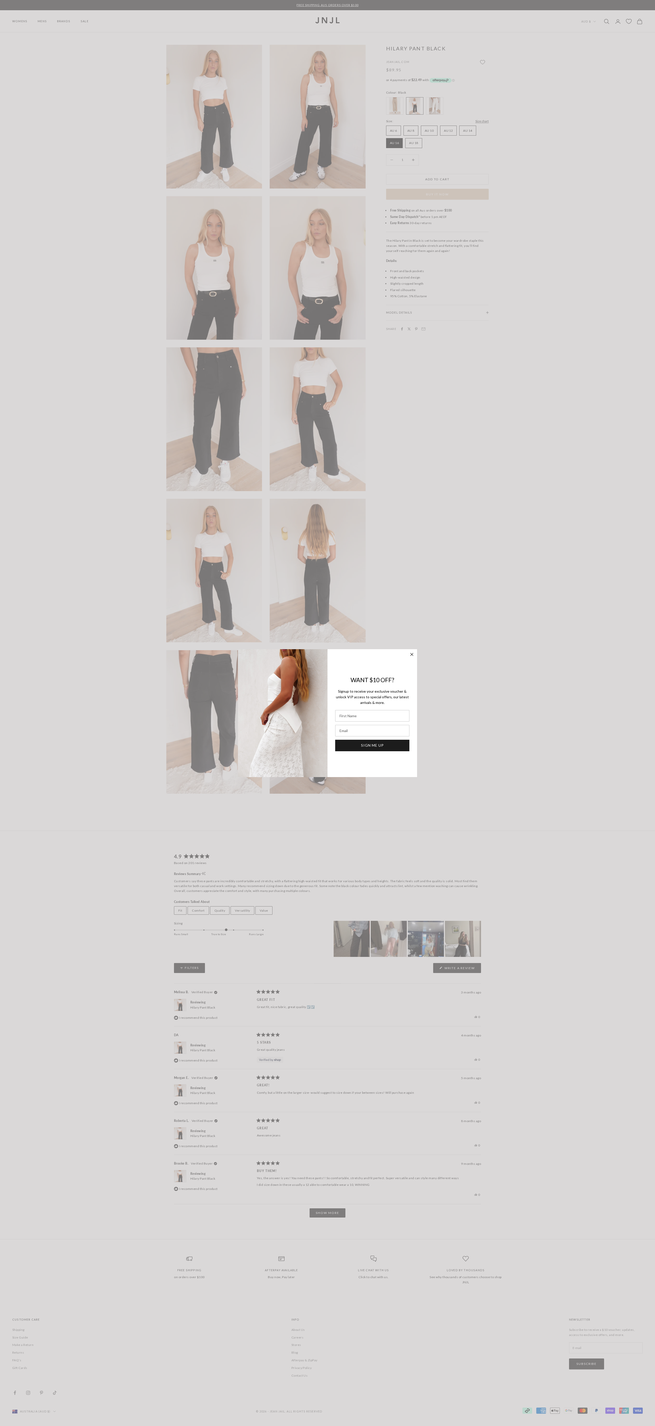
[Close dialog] (412, 654)
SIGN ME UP (372, 745)
